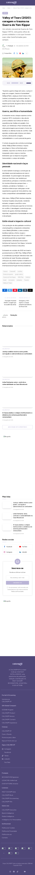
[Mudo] (25, 83)
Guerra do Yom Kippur (9, 277)
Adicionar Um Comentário (17, 427)
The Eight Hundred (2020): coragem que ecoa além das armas (10, 302)
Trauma (26, 280)
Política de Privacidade (17, 591)
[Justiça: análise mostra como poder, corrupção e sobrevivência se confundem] (17, 337)
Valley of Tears (7, 283)
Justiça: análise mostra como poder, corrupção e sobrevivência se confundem (22, 504)
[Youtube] (24, 871)
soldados (19, 280)
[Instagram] (10, 871)
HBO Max (20, 277)
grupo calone (19, 274)
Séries (5, 13)
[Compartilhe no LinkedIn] (23, 53)
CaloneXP (12, 271)
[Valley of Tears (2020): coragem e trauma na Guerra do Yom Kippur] (17, 67)
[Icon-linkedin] (21, 871)
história (28, 277)
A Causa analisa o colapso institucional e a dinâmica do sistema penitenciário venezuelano (17, 415)
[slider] (29, 82)
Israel (4, 280)
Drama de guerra (8, 274)
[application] (17, 83)
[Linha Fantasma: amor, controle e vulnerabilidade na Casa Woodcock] (17, 368)
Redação (10, 46)
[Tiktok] (17, 871)
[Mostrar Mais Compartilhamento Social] (26, 53)
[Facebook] (13, 871)
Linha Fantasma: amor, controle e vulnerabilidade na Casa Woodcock (22, 515)
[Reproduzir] (5, 83)
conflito (20, 271)
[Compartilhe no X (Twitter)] (17, 53)
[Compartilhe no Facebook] (14, 53)
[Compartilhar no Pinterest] (20, 53)
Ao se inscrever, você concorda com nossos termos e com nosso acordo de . (17, 589)
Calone (5, 271)
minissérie (11, 280)
